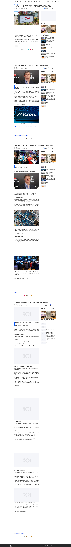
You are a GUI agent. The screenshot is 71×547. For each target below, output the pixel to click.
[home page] (11, 1)
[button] (52, 8)
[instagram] (45, 545)
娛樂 (17, 1)
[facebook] (43, 545)
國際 (34, 1)
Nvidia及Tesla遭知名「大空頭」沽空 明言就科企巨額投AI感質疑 (25, 128)
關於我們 (17, 545)
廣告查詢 (23, 545)
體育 (44, 1)
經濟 (47, 1)
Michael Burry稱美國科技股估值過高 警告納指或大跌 (23, 517)
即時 (29, 1)
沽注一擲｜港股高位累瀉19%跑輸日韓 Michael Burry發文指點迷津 (25, 515)
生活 (42, 1)
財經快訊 (18, 4)
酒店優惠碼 (21, 1)
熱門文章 (43, 23)
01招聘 (20, 545)
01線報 (14, 545)
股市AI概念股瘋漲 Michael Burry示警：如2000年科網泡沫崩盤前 (25, 288)
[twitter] (51, 545)
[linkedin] (49, 545)
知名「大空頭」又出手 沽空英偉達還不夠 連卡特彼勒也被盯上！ (25, 519)
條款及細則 (39, 545)
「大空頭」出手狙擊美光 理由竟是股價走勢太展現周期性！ (24, 130)
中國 (36, 1)
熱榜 (31, 1)
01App (26, 545)
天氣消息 (25, 1)
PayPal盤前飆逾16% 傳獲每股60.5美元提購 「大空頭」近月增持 (25, 126)
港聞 (15, 1)
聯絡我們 (33, 545)
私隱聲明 (36, 545)
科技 (39, 1)
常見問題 (29, 545)
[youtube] (47, 545)
